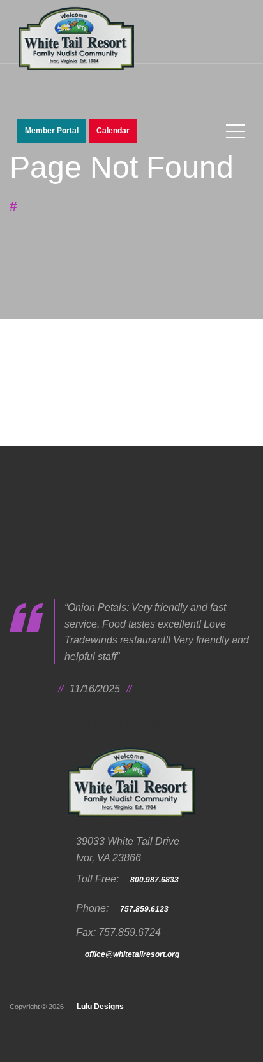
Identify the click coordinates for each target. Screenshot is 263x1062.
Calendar (113, 130)
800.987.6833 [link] (154, 879)
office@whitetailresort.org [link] (132, 954)
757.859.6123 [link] (144, 909)
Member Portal (52, 130)
